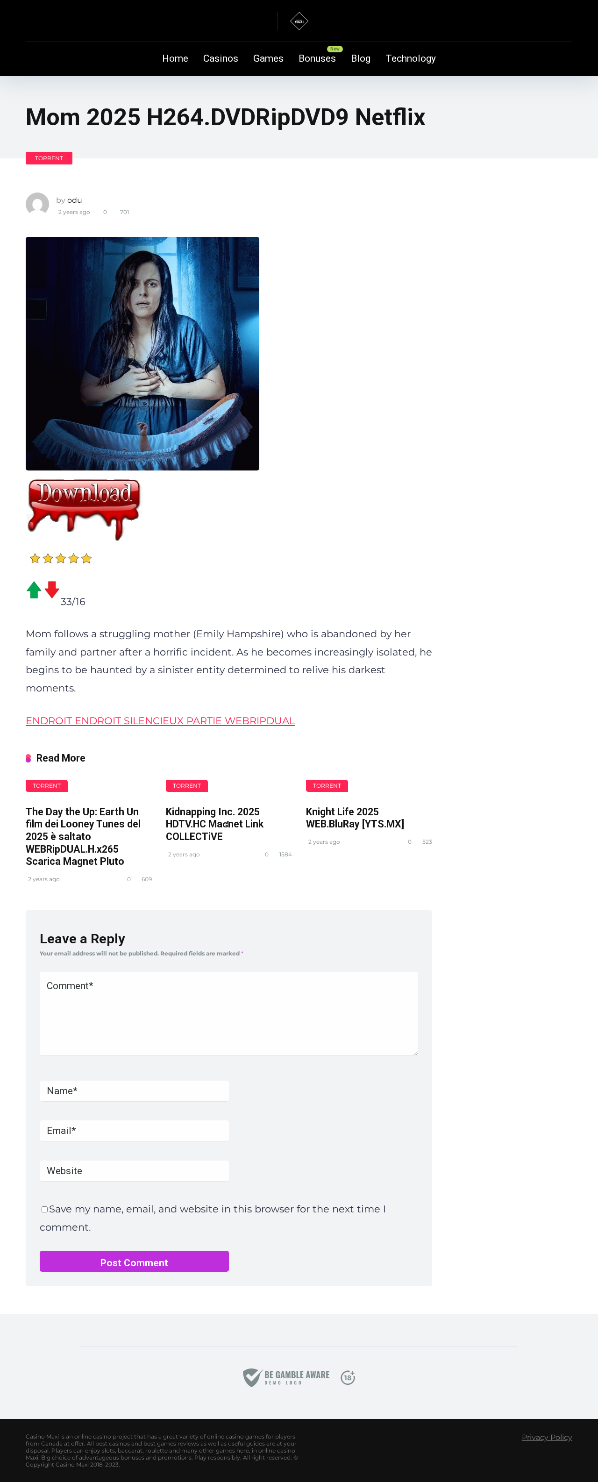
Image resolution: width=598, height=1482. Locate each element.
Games (268, 58)
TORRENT (49, 158)
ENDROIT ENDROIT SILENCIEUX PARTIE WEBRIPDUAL (160, 721)
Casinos (220, 58)
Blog (360, 58)
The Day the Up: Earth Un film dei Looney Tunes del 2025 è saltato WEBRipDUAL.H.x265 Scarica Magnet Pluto (83, 837)
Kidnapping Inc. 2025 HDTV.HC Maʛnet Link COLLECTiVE (214, 824)
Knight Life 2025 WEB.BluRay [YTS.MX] (355, 818)
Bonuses (317, 58)
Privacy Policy (547, 1437)
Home (175, 58)
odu (74, 200)
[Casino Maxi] (299, 21)
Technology (410, 58)
